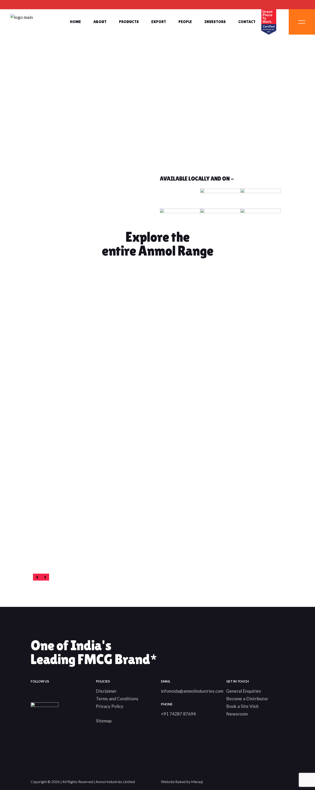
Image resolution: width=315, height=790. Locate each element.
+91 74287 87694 (178, 713)
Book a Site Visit (242, 706)
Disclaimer (106, 691)
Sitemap (104, 720)
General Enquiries (243, 691)
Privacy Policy (109, 706)
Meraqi (197, 781)
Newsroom (237, 713)
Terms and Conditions (117, 698)
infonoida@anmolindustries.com (192, 691)
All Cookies (44, 542)
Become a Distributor (247, 698)
